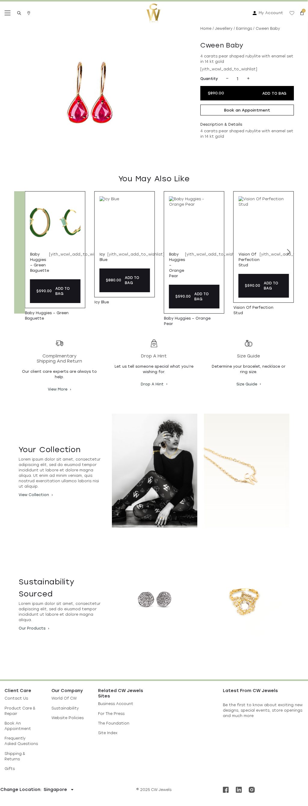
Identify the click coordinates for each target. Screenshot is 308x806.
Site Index (107, 733)
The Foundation (113, 723)
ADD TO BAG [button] (62, 291)
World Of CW (64, 698)
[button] (289, 252)
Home (205, 28)
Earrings (244, 28)
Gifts (10, 768)
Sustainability (65, 708)
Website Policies (67, 718)
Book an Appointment (247, 110)
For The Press (111, 713)
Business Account (115, 703)
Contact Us (16, 698)
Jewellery (224, 28)
